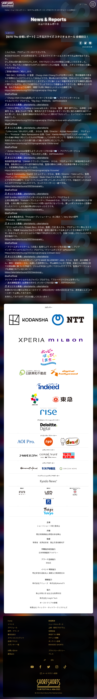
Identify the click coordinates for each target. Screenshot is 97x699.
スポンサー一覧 (13, 645)
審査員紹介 (12, 634)
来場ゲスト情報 (54, 634)
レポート (9, 33)
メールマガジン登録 (50, 673)
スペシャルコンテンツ (16, 638)
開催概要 (51, 621)
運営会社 (11, 654)
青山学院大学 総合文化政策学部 (48, 593)
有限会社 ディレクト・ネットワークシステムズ (48, 607)
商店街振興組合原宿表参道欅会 (48, 534)
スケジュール (12, 628)
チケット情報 (53, 638)
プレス (50, 654)
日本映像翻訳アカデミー (48, 553)
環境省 (35, 542)
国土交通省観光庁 (57, 542)
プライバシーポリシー (56, 651)
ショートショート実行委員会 (48, 526)
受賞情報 (51, 631)
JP (80, 4)
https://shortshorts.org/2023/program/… (24, 186)
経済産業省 (44, 542)
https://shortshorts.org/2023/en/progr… (24, 272)
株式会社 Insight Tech (48, 598)
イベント (11, 624)
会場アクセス (12, 641)
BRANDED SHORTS (55, 645)
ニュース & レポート (56, 624)
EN (85, 4)
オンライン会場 (54, 641)
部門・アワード (13, 631)
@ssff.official (11, 94)
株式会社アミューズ (40, 583)
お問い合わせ (13, 651)
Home (10, 621)
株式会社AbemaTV (57, 583)
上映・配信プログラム (56, 628)
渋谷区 (48, 563)
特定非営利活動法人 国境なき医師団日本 (48, 573)
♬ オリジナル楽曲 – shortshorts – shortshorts (26, 104)
